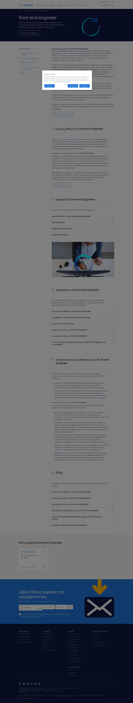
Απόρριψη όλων (73, 86)
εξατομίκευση (49, 86)
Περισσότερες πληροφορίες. (66, 81)
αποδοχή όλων (84, 86)
